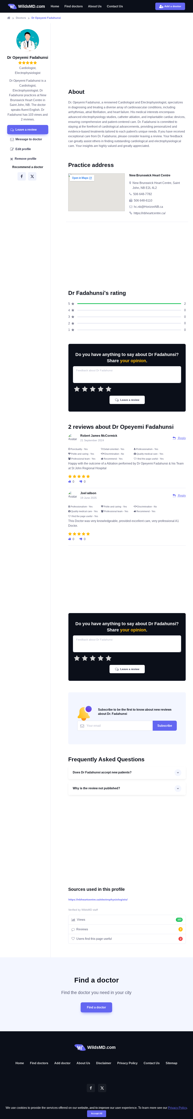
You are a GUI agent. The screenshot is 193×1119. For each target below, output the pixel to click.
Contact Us (115, 6)
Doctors (21, 17)
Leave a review (26, 129)
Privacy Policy (127, 1063)
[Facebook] (22, 176)
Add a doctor (172, 6)
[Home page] (8, 17)
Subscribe (164, 725)
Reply (181, 438)
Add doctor (62, 1063)
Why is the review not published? (96, 788)
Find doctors (73, 6)
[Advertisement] (127, 58)
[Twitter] (32, 176)
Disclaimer (103, 1063)
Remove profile (25, 158)
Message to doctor (28, 139)
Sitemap (171, 1063)
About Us (95, 6)
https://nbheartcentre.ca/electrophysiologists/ (98, 899)
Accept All (96, 1113)
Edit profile (23, 149)
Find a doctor (96, 1007)
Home (55, 6)
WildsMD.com (31, 6)
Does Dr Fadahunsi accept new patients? (102, 772)
